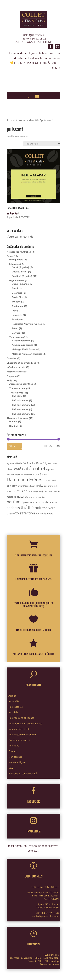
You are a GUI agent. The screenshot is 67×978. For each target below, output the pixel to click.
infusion (21, 491)
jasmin (39, 491)
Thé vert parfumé (21, 414)
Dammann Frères (24, 479)
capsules (50, 469)
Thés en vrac (16, 392)
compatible (29, 474)
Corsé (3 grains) (20, 267)
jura (44, 491)
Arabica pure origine (22, 345)
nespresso (32, 497)
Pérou (15, 328)
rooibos (46, 502)
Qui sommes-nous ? (19, 740)
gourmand (48, 486)
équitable (48, 513)
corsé (38, 474)
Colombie (17, 293)
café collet (34, 468)
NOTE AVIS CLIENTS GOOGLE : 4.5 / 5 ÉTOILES (33, 654)
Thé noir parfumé (21, 405)
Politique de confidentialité (22, 773)
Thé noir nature (20, 400)
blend (10, 469)
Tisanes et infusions (17, 418)
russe (54, 502)
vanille (39, 513)
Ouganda (11, 376)
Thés (9, 380)
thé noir (35, 507)
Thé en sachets (17, 388)
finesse (26, 485)
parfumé (15, 502)
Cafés (10, 256)
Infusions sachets (16, 367)
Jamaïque (17, 319)
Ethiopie (16, 301)
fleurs (33, 486)
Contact (12, 751)
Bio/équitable (16, 259)
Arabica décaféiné (21, 340)
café (17, 469)
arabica (20, 463)
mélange (11, 496)
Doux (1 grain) (19, 271)
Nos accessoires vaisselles (22, 734)
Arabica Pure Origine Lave (42, 463)
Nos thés (13, 712)
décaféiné (52, 480)
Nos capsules (15, 706)
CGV (10, 768)
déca (45, 480)
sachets (13, 507)
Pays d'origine (16, 280)
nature (22, 496)
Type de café (16, 337)
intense (32, 491)
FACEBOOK (33, 801)
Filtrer (12, 446)
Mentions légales (17, 762)
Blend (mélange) (21, 284)
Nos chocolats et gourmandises (25, 723)
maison (49, 491)
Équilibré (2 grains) (22, 276)
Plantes (13, 421)
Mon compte (15, 757)
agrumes (11, 463)
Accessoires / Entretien (19, 251)
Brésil (15, 288)
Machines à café (15, 371)
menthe (56, 491)
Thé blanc (17, 396)
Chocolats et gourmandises (21, 363)
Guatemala (17, 306)
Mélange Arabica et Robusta (27, 354)
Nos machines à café (19, 729)
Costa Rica (17, 297)
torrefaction (25, 513)
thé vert (48, 507)
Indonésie (17, 315)
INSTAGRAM (34, 831)
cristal (45, 474)
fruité (39, 485)
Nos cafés (13, 701)
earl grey (12, 485)
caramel (10, 474)
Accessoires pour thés (21, 384)
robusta (36, 502)
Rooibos (13, 426)
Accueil (11, 120)
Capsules (11, 358)
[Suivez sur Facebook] (50, 46)
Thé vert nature (20, 409)
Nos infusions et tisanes (21, 718)
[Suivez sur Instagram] (57, 46)
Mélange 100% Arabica (24, 349)
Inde (14, 310)
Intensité (14, 264)
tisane (11, 513)
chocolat (19, 474)
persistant (27, 502)
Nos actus (13, 745)
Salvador (16, 333)
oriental (40, 497)
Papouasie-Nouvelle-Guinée (27, 324)
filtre (20, 486)
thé (24, 507)
